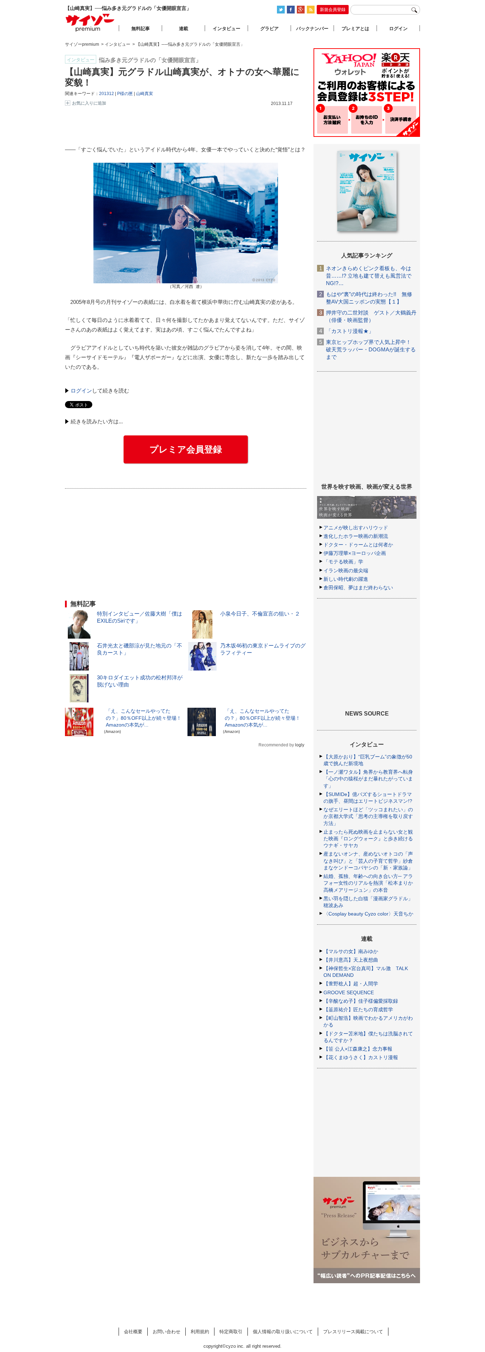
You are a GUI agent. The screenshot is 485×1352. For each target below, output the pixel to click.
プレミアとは (355, 28)
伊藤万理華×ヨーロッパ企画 (354, 553)
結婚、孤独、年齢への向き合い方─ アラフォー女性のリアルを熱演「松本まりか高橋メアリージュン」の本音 (368, 882)
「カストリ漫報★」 (350, 331)
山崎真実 (144, 93)
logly (299, 744)
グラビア (269, 28)
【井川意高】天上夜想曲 (350, 960)
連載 (183, 28)
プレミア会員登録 (185, 449)
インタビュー (226, 28)
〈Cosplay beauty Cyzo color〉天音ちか (368, 914)
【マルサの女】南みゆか (350, 951)
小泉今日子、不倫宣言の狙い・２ (260, 614)
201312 (106, 93)
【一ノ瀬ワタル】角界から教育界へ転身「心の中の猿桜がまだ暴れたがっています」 (368, 778)
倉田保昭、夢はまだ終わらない (358, 587)
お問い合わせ (166, 1331)
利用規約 (200, 1331)
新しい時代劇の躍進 (345, 579)
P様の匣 (125, 93)
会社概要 (133, 1331)
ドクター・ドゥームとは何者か (358, 544)
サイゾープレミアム (90, 22)
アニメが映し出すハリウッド (355, 527)
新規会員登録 (332, 9)
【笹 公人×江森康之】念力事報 (357, 1049)
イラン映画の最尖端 (345, 570)
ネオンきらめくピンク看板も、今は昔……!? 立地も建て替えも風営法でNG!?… (369, 275)
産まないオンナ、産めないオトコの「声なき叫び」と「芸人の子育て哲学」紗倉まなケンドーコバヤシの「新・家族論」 (368, 860)
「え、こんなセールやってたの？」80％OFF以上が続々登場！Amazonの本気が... (143, 717)
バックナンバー (312, 28)
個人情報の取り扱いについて (283, 1331)
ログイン (81, 391)
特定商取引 (231, 1331)
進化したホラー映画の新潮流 (355, 536)
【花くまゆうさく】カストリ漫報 (360, 1057)
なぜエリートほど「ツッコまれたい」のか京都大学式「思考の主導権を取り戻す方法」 (368, 816)
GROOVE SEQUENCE (348, 992)
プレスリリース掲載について (353, 1331)
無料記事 (140, 28)
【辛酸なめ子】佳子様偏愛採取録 (360, 1001)
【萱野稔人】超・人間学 (350, 983)
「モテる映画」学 (343, 561)
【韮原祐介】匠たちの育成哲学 (358, 1009)
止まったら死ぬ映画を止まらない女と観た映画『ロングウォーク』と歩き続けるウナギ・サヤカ (368, 838)
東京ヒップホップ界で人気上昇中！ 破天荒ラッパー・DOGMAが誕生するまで (371, 349)
